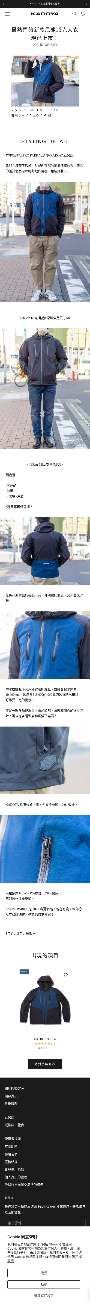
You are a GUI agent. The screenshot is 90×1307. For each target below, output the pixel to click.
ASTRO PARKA (45, 1039)
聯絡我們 (11, 1154)
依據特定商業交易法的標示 (24, 1185)
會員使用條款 (14, 1169)
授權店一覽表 (14, 1125)
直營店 (9, 1117)
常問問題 (11, 1146)
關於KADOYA (14, 1088)
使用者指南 (13, 1139)
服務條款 (11, 1162)
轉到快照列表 (45, 1064)
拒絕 (44, 1284)
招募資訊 (11, 1096)
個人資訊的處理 (16, 1177)
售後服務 (11, 1104)
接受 (44, 1273)
